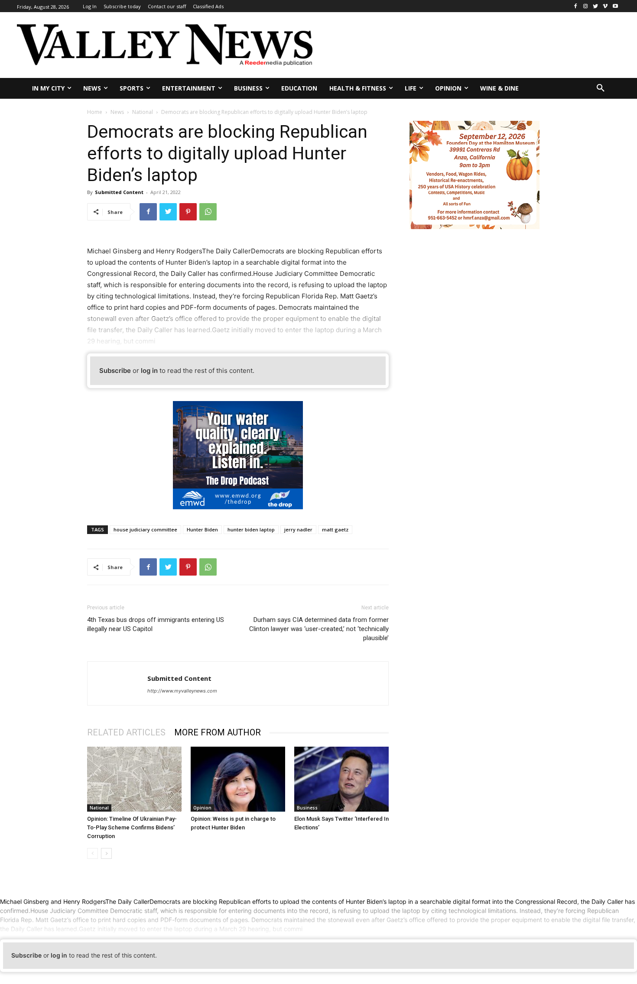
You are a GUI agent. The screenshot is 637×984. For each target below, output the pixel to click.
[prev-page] (92, 853)
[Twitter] (596, 6)
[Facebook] (576, 6)
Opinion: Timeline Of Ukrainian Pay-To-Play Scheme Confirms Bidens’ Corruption (132, 827)
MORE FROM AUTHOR (217, 732)
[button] (600, 88)
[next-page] (106, 853)
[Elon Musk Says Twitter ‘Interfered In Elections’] (341, 779)
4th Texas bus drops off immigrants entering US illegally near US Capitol (155, 624)
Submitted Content (119, 192)
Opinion (202, 808)
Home (94, 112)
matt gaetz (335, 529)
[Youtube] (615, 6)
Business (307, 808)
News (117, 112)
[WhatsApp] (208, 211)
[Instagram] (586, 6)
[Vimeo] (605, 6)
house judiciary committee (145, 529)
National (142, 112)
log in (149, 370)
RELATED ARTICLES (126, 732)
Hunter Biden (202, 529)
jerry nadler (298, 529)
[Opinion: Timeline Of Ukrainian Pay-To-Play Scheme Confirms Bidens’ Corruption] (134, 779)
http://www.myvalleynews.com (182, 691)
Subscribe (115, 370)
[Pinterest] (188, 211)
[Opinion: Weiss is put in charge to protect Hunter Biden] (238, 779)
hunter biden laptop (251, 529)
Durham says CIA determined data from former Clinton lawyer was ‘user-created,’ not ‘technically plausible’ (319, 629)
